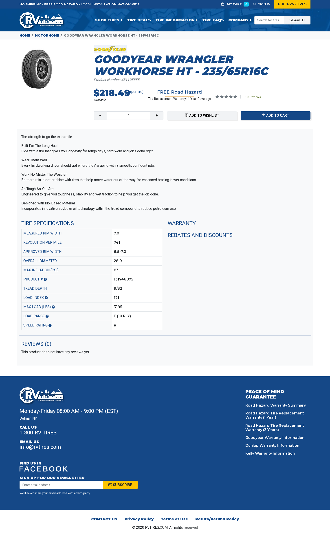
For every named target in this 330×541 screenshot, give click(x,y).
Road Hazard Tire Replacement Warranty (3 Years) (274, 427)
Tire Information (175, 20)
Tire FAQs (213, 20)
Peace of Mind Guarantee (264, 394)
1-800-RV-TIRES (292, 4)
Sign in (263, 4)
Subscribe (122, 485)
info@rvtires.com (40, 447)
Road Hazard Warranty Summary (275, 405)
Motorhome (47, 35)
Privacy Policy (139, 519)
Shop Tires (107, 20)
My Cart (236, 4)
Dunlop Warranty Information (272, 445)
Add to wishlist (203, 115)
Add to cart (277, 115)
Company (238, 20)
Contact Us (104, 519)
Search (297, 20)
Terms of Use (174, 519)
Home (25, 35)
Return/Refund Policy (217, 519)
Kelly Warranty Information (270, 453)
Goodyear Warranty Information (274, 438)
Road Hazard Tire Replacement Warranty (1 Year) (274, 415)
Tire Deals (139, 20)
